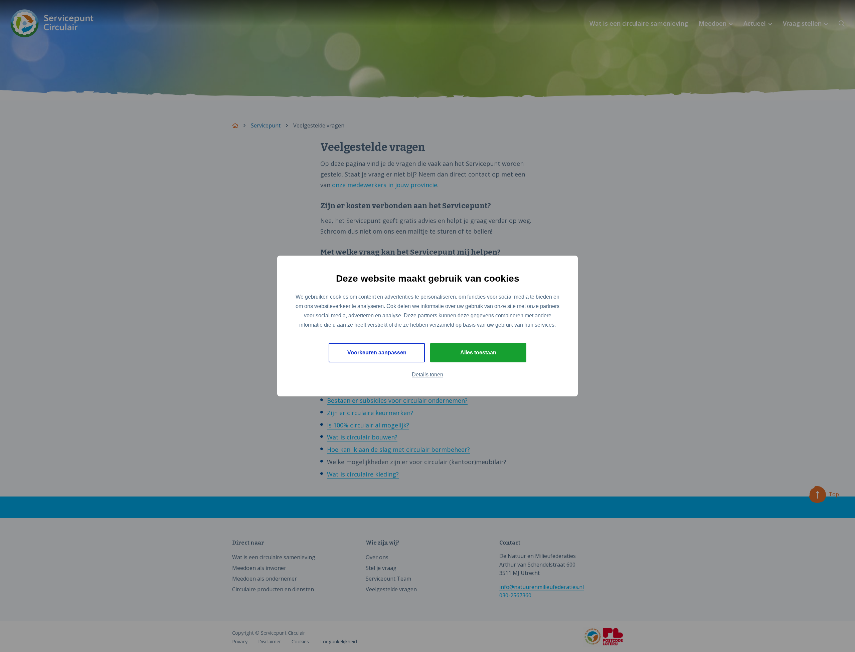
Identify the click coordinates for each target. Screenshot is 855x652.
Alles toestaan (478, 352)
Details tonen (427, 374)
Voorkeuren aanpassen (376, 352)
